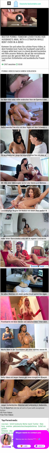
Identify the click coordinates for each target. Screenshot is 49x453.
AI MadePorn (8, 408)
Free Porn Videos (6, 415)
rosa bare (4, 424)
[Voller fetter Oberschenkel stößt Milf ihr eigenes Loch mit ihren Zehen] (24, 226)
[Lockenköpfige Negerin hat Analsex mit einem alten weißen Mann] (24, 198)
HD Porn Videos (6, 412)
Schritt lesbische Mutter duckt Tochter (24, 424)
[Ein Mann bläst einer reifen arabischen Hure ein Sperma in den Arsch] (24, 87)
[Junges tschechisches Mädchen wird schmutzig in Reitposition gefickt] (24, 393)
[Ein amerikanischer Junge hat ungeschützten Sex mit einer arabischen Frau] (24, 143)
